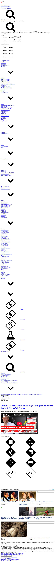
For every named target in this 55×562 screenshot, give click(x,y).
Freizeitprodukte (4, 243)
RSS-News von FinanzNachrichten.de (9, 560)
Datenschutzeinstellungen (6, 557)
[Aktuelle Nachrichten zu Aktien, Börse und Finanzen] (6, 8)
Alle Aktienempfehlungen (6, 87)
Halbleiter (3, 246)
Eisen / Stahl (3, 237)
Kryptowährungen (4, 351)
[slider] (3, 401)
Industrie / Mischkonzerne (6, 254)
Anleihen (23, 319)
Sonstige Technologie (5, 274)
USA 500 (3, 112)
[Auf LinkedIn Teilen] (31, 456)
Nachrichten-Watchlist (5, 375)
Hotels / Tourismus (5, 251)
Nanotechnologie (4, 266)
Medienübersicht (4, 146)
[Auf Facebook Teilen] (11, 446)
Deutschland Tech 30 (5, 110)
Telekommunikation (5, 275)
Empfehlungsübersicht (5, 86)
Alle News (3, 66)
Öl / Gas (2, 269)
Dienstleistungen (4, 236)
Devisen (22, 350)
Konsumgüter (3, 257)
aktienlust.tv (6, 436)
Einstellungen (3, 379)
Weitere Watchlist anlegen (6, 374)
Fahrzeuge (3, 240)
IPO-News (3, 90)
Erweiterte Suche (5, 60)
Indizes (2, 104)
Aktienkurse (3, 170)
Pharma (2, 271)
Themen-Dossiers (4, 92)
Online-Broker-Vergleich (6, 175)
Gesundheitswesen (4, 244)
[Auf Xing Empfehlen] (11, 456)
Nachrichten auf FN (5, 65)
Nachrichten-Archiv (8, 555)
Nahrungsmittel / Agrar (5, 267)
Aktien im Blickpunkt (5, 79)
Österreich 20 (3, 118)
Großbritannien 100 (5, 116)
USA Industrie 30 (4, 111)
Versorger (3, 278)
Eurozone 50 (3, 114)
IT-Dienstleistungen (5, 256)
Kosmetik (3, 258)
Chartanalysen (4, 88)
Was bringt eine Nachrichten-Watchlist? (9, 380)
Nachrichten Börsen (5, 554)
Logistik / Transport (5, 261)
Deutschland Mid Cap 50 (6, 108)
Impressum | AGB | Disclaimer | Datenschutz (10, 559)
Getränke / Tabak (4, 245)
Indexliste (3, 201)
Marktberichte (3, 85)
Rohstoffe (3, 272)
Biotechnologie (4, 233)
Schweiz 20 (3, 117)
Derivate (22, 329)
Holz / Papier (3, 250)
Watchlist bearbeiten (5, 377)
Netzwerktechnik (4, 268)
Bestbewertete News (5, 81)
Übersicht (3, 187)
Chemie (2, 234)
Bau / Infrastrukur (4, 231)
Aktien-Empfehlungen (13, 554)
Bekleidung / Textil (5, 232)
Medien (2, 145)
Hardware (3, 249)
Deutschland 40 (4, 106)
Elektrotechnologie (5, 238)
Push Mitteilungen (4, 395)
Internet (2, 255)
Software (2, 273)
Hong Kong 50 (4, 120)
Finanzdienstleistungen (5, 242)
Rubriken (2, 78)
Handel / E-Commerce (5, 248)
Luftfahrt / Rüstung (5, 262)
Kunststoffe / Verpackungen (6, 260)
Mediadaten (14, 557)
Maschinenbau (4, 263)
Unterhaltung (3, 277)
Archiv (2, 147)
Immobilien (3, 252)
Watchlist (23, 371)
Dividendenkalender (5, 174)
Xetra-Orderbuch (10, 553)
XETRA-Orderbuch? (5, 189)
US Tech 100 (3, 113)
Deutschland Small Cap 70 (6, 107)
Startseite (2, 61)
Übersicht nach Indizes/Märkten (7, 105)
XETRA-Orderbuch (5, 186)
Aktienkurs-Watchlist (5, 376)
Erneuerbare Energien (5, 239)
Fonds (22, 309)
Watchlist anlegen (4, 381)
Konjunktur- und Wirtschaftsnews (8, 84)
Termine (2, 91)
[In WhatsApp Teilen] (11, 467)
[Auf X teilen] (31, 446)
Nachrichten (3, 63)
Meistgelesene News (5, 82)
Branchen (3, 132)
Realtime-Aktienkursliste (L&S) (7, 172)
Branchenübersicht (4, 133)
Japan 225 (3, 119)
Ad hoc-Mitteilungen (5, 6)
